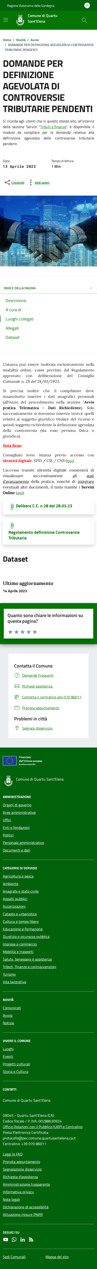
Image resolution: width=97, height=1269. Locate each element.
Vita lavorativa (14, 982)
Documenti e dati (16, 850)
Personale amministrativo (23, 842)
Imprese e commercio (20, 944)
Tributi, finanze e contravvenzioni (29, 967)
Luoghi (8, 1049)
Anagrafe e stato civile (21, 891)
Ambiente (10, 884)
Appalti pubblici (15, 899)
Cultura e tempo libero (21, 921)
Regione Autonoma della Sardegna (30, 5)
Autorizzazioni (14, 906)
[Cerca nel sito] (84, 20)
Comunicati (12, 1008)
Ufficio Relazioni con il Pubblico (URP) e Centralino (42, 1127)
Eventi (8, 1056)
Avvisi (7, 1015)
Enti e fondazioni (16, 827)
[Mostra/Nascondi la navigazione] (5, 20)
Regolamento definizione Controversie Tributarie (44, 535)
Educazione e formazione (23, 929)
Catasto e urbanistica (20, 914)
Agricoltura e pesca (18, 876)
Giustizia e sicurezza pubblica (26, 936)
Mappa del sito (57, 1257)
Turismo (9, 974)
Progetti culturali (16, 1064)
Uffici (7, 820)
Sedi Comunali (14, 1257)
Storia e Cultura (15, 1071)
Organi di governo (17, 805)
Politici (8, 835)
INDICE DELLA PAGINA (20, 288)
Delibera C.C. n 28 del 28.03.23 (44, 506)
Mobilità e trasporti (18, 951)
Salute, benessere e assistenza (27, 959)
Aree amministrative (19, 812)
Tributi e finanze (53, 127)
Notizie (8, 1023)
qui (70, 460)
